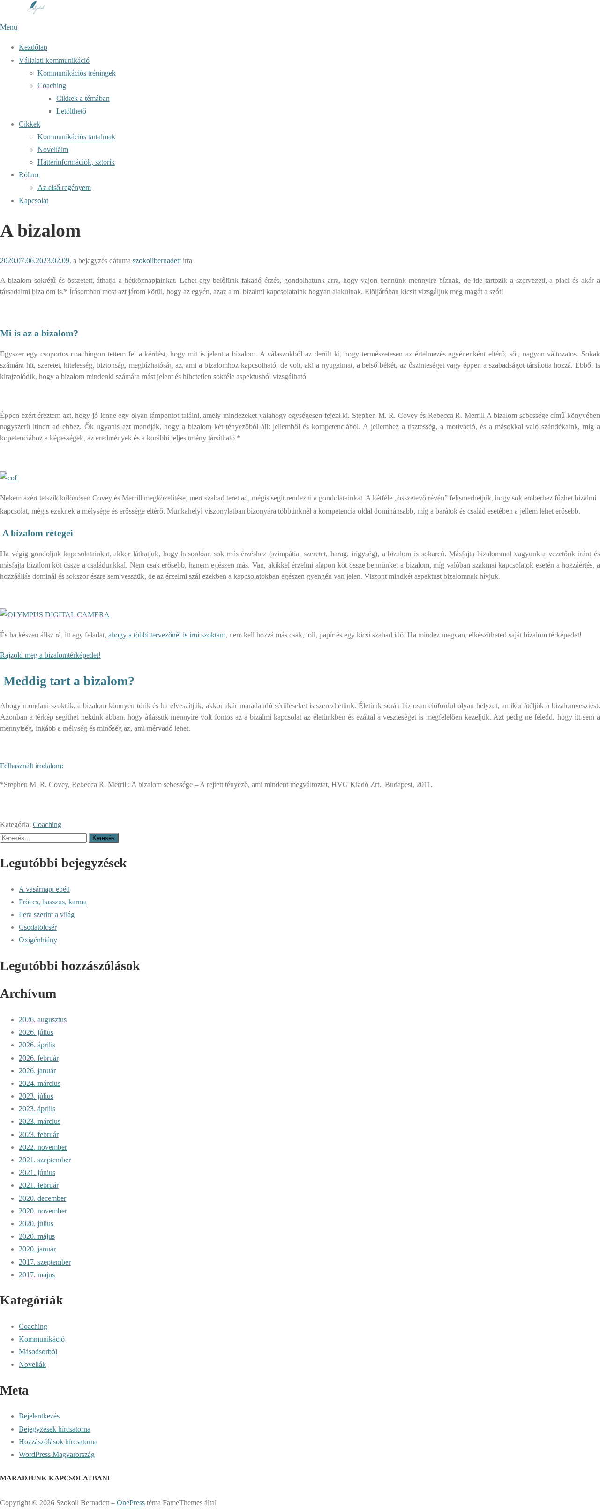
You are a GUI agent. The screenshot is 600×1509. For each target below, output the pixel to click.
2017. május (37, 1275)
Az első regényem (64, 187)
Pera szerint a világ (47, 914)
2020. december (42, 1198)
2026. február (39, 1058)
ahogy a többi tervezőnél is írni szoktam (166, 635)
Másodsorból (38, 1352)
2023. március (39, 1121)
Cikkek (29, 124)
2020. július (36, 1224)
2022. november (43, 1147)
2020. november (43, 1211)
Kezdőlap (33, 47)
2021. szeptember (45, 1160)
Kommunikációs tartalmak (76, 137)
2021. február (39, 1185)
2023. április (37, 1109)
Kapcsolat (33, 201)
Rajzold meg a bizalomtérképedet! (50, 655)
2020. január (37, 1249)
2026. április (37, 1045)
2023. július (36, 1096)
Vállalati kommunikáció (54, 60)
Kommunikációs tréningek (77, 73)
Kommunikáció (42, 1339)
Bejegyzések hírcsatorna (54, 1429)
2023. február (39, 1134)
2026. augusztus (43, 1020)
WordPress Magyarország (57, 1454)
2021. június (37, 1172)
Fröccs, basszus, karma (53, 902)
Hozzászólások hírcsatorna (58, 1442)
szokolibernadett (157, 261)
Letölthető (71, 111)
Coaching (52, 86)
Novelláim (53, 149)
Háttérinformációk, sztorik (76, 162)
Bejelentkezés (39, 1416)
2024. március (39, 1083)
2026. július (36, 1032)
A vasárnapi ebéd (44, 889)
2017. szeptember (45, 1262)
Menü (8, 27)
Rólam (28, 175)
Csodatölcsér (38, 927)
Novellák (32, 1364)
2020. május (37, 1236)
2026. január (37, 1071)
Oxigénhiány (38, 940)
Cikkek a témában (83, 98)
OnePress (131, 1503)
